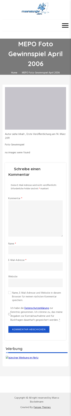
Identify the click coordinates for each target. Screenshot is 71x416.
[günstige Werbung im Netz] (22, 358)
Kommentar (15, 198)
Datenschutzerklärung (36, 308)
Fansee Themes (42, 407)
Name (12, 244)
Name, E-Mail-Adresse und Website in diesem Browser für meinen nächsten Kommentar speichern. (36, 296)
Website (13, 277)
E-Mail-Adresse (17, 260)
